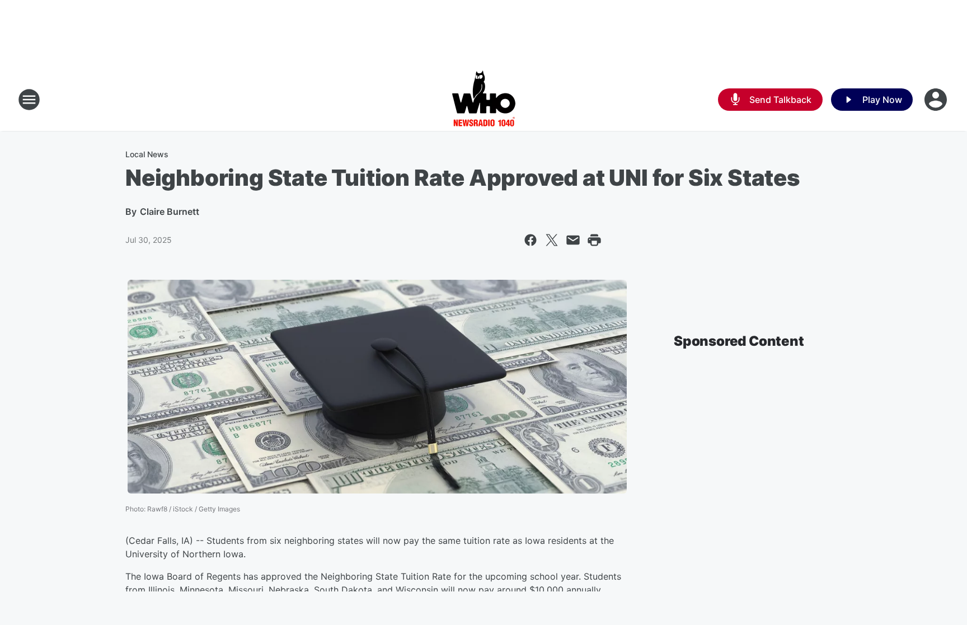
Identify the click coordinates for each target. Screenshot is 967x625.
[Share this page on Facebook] (530, 240)
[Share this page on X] (552, 240)
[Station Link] (483, 100)
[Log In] (936, 99)
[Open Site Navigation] (29, 99)
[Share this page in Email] (573, 240)
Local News (146, 154)
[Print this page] (594, 240)
